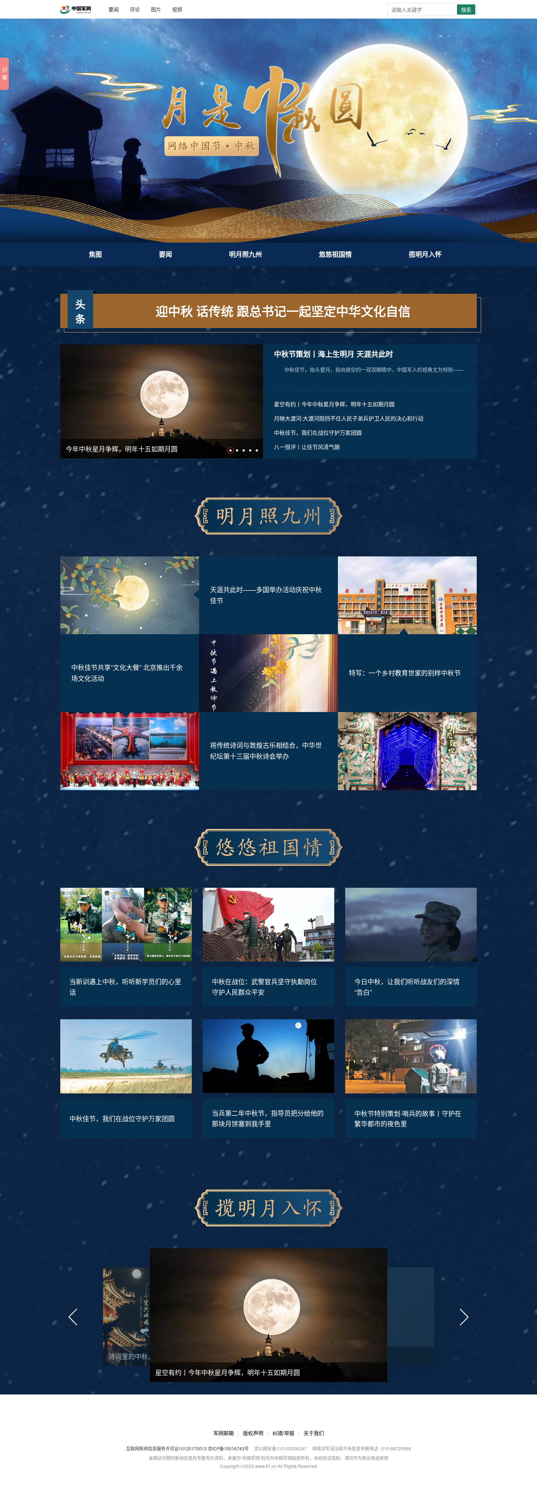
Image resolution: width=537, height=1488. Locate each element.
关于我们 (314, 1432)
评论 (135, 9)
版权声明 (253, 1432)
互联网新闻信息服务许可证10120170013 (166, 1448)
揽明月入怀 (425, 254)
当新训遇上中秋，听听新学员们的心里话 (125, 987)
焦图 (95, 254)
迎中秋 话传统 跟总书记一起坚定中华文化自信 (283, 311)
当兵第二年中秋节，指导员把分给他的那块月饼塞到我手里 (268, 1118)
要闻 (113, 9)
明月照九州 (245, 254)
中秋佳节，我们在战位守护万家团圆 (318, 432)
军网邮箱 (223, 1432)
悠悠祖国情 (335, 254)
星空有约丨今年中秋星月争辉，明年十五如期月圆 (334, 404)
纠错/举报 (283, 1432)
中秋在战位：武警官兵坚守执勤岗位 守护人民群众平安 (264, 987)
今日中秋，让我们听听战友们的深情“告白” (407, 987)
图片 (156, 9)
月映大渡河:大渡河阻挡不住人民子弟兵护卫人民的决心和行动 (348, 418)
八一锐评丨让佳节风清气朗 (307, 446)
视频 (177, 9)
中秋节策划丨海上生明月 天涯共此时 (333, 354)
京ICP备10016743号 (228, 1448)
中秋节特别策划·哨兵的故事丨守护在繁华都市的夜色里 (407, 1118)
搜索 (466, 9)
